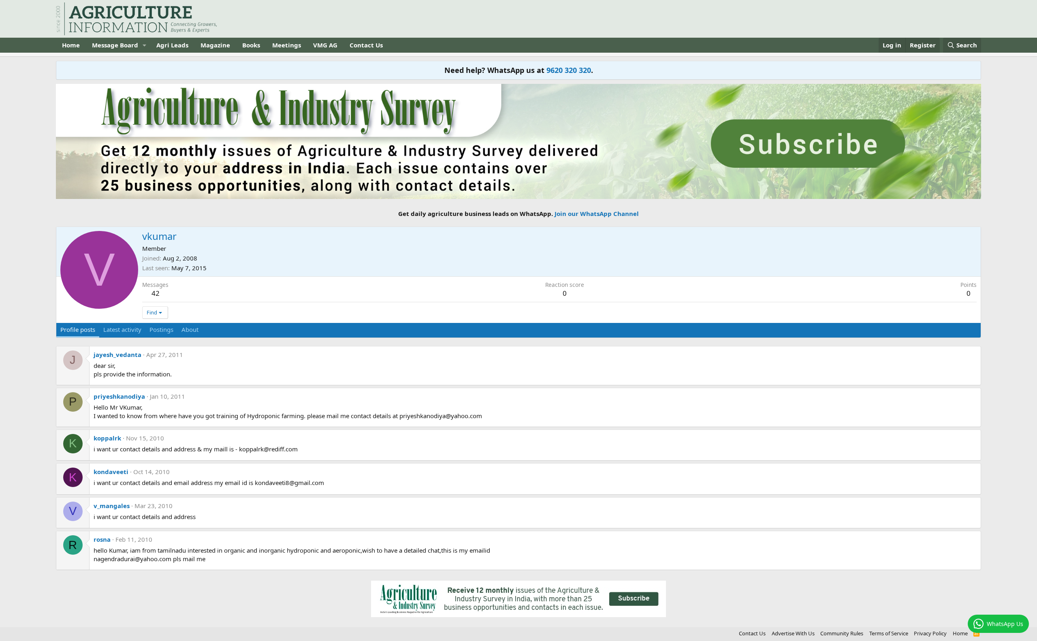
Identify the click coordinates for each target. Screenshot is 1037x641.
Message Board (115, 45)
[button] (144, 45)
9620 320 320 (568, 70)
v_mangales (112, 506)
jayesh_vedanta (117, 354)
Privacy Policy (930, 633)
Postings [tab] (161, 329)
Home (71, 45)
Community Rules (841, 633)
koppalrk (107, 438)
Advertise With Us (793, 633)
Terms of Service (888, 633)
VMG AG (325, 45)
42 (155, 293)
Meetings (286, 45)
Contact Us (366, 45)
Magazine (215, 45)
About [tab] (189, 329)
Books (251, 45)
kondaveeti (111, 472)
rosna (102, 539)
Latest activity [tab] (122, 329)
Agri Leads (172, 45)
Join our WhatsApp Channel (597, 213)
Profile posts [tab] (77, 329)
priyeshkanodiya (119, 396)
